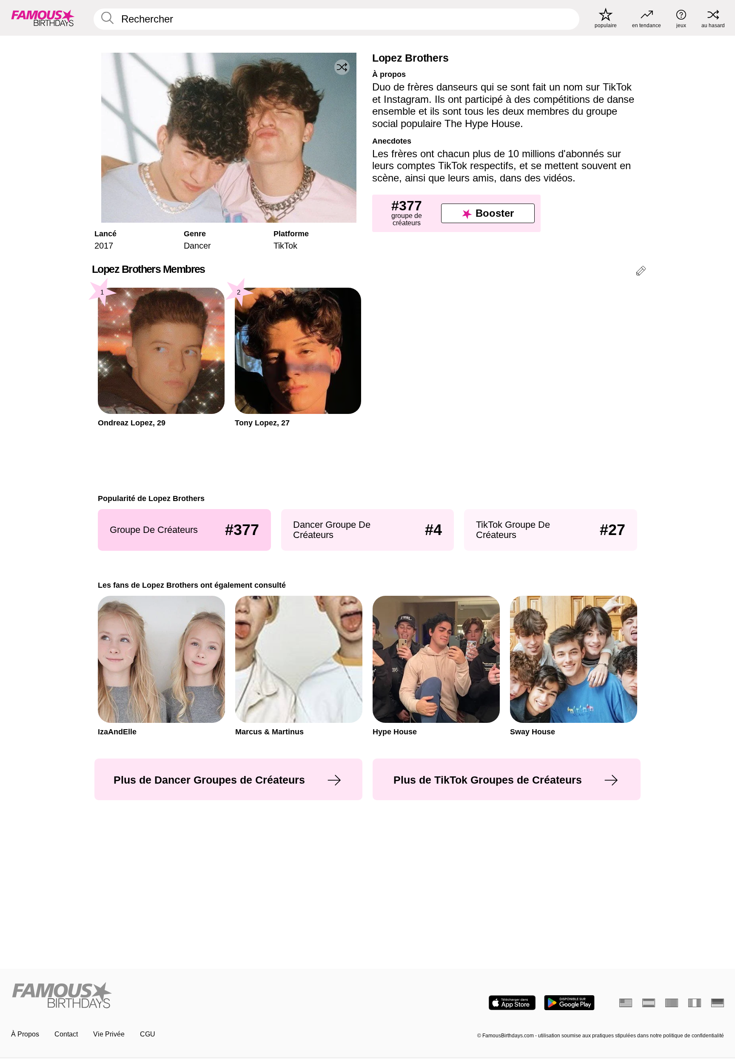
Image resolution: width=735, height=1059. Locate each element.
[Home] (186, 996)
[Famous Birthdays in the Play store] (569, 1002)
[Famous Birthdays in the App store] (512, 1002)
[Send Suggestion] (641, 272)
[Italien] (694, 1003)
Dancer (197, 245)
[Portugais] (671, 1003)
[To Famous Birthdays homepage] (43, 18)
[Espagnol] (648, 1003)
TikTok (285, 245)
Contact (66, 1034)
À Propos (25, 1034)
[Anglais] (625, 1003)
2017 (103, 245)
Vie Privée (109, 1034)
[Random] (342, 67)
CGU (147, 1034)
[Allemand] (717, 1003)
